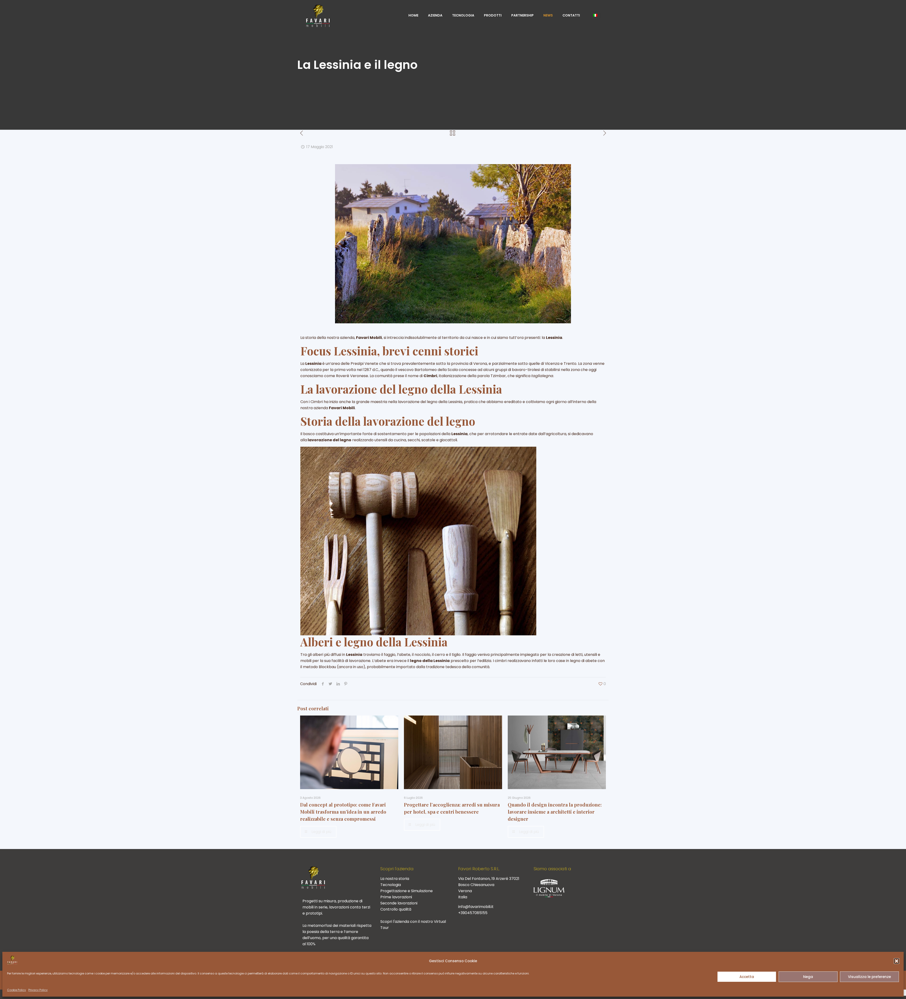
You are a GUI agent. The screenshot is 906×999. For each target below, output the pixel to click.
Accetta (746, 976)
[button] (896, 961)
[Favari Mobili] (318, 15)
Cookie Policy (16, 990)
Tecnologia (390, 884)
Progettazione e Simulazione (406, 891)
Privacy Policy (38, 990)
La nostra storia (394, 878)
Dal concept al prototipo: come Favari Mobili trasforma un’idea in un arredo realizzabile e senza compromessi (343, 811)
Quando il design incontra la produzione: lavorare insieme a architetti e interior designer (555, 811)
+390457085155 (472, 913)
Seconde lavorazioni (398, 903)
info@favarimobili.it (476, 906)
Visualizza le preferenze (869, 976)
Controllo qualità (395, 909)
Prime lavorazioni (396, 897)
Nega (808, 976)
